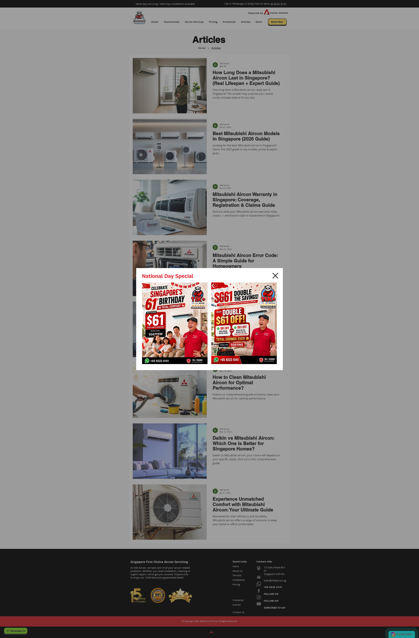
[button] (275, 276)
